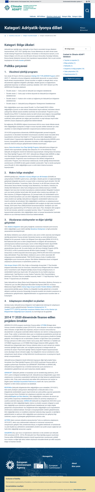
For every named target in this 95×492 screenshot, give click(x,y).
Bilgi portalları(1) (70, 63)
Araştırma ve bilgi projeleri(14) (74, 69)
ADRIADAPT (8, 373)
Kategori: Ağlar (77, 16)
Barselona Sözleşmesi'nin (35, 307)
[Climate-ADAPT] (43, 7)
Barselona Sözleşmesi (38, 229)
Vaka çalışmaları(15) (71, 71)
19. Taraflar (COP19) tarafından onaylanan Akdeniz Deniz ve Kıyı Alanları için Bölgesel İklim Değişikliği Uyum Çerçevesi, (30, 309)
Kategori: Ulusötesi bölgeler (30, 35)
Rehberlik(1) (68, 66)
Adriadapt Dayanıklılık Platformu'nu (25, 381)
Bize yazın (76, 466)
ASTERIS (7, 420)
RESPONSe (8, 387)
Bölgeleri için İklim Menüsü (19, 396)
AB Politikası (41, 16)
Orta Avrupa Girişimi (11, 265)
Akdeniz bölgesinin (14, 227)
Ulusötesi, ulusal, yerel (54, 16)
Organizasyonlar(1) (70, 74)
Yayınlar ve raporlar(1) (71, 60)
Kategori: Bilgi (66, 16)
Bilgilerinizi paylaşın (74, 79)
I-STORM (43, 325)
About (74, 463)
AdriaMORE (8, 433)
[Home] (5, 36)
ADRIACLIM (28, 401)
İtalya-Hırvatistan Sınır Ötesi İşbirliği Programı (24, 147)
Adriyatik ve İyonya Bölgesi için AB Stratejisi (33, 177)
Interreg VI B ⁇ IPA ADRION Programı (43, 76)
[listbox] (23, 1)
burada (21, 60)
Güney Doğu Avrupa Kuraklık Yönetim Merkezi (37, 287)
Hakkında (33, 16)
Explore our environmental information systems (47, 476)
